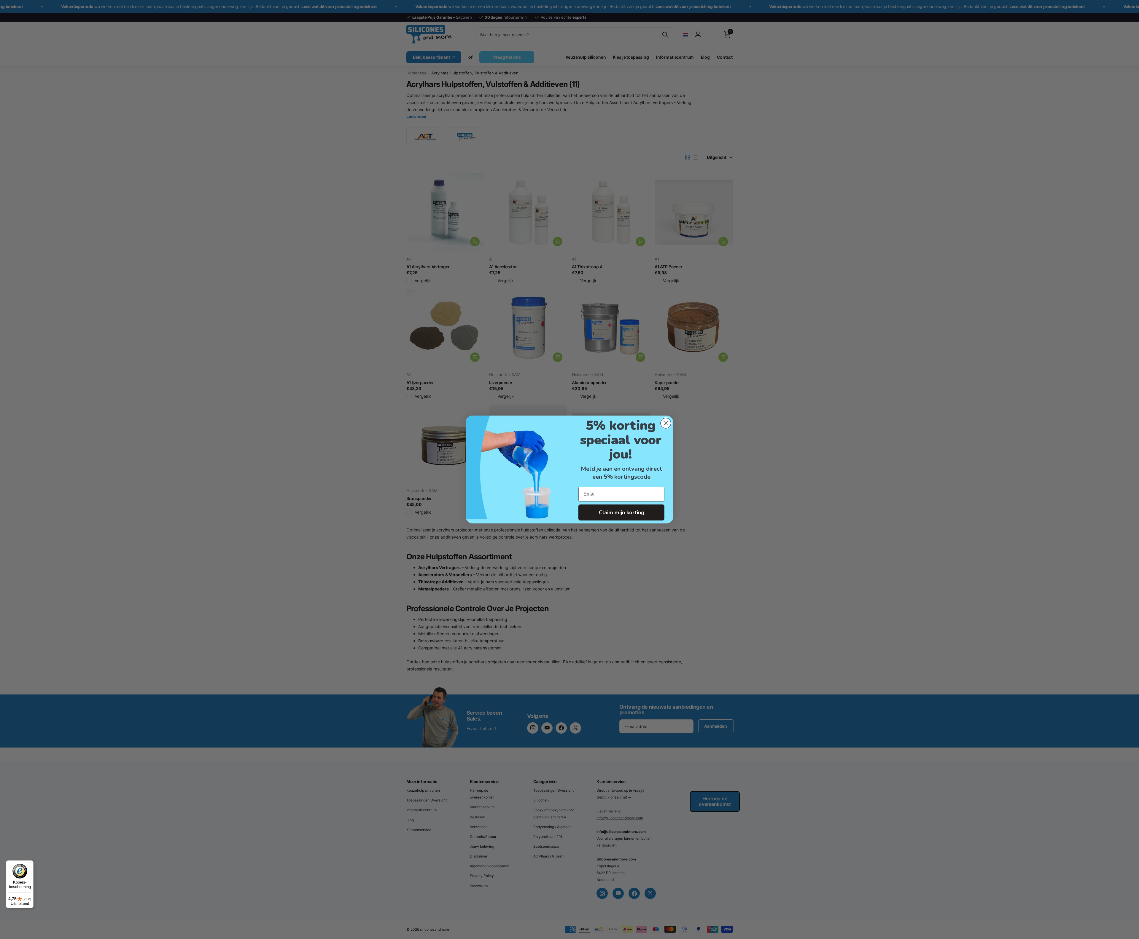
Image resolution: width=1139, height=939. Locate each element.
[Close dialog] (666, 423)
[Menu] (30, 864)
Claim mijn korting (621, 512)
